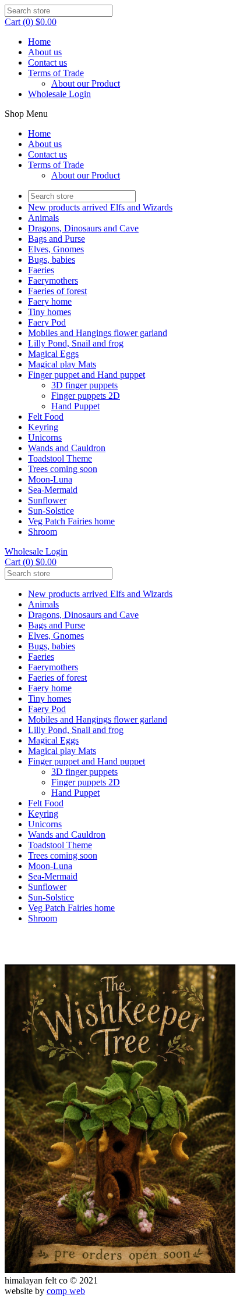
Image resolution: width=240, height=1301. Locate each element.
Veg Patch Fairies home (71, 521)
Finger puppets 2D (85, 396)
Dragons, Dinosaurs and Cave (83, 228)
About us (45, 52)
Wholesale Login (59, 94)
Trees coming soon (62, 469)
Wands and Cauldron (66, 448)
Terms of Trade (56, 73)
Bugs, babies (51, 260)
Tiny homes (49, 312)
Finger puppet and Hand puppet (86, 375)
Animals (43, 218)
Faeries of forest (57, 291)
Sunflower (47, 500)
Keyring (43, 427)
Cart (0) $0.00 (31, 22)
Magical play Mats (62, 364)
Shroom (42, 532)
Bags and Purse (56, 239)
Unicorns (45, 437)
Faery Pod (47, 322)
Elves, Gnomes (56, 249)
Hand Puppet (75, 406)
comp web (66, 1291)
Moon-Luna (50, 479)
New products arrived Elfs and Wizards (100, 207)
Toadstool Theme (60, 458)
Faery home (50, 301)
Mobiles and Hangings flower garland (97, 333)
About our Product (85, 83)
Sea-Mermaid (52, 490)
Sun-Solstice (51, 511)
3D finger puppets (84, 385)
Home (39, 42)
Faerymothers (53, 280)
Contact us (47, 62)
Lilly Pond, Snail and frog (75, 343)
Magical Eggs (53, 354)
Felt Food (45, 416)
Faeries (41, 270)
